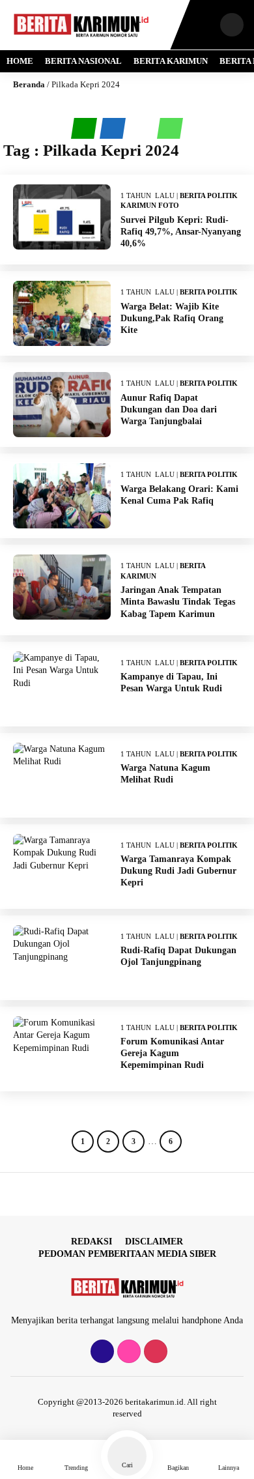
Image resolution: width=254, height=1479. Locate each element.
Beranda (29, 84)
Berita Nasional (83, 61)
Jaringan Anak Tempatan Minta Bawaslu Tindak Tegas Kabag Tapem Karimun (177, 601)
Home (20, 61)
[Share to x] (142, 129)
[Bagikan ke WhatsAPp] (170, 128)
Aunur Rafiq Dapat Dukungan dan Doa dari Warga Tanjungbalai (168, 409)
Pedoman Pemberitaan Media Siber (127, 1254)
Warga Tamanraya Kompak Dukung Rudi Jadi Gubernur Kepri (178, 870)
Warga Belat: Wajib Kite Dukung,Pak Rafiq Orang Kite (171, 318)
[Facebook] (100, 1352)
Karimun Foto (149, 205)
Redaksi (91, 1241)
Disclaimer (154, 1241)
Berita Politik (209, 195)
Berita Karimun (171, 61)
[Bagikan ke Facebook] (114, 129)
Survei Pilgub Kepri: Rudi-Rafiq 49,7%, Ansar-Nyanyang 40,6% (180, 231)
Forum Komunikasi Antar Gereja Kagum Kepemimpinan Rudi (172, 1053)
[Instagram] (127, 1352)
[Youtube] (154, 1352)
